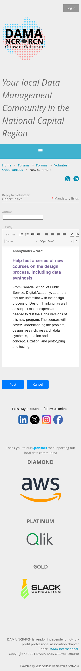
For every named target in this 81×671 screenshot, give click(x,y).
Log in (71, 8)
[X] (67, 178)
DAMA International (63, 649)
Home (6, 165)
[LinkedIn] (76, 178)
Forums (23, 165)
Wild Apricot (43, 666)
